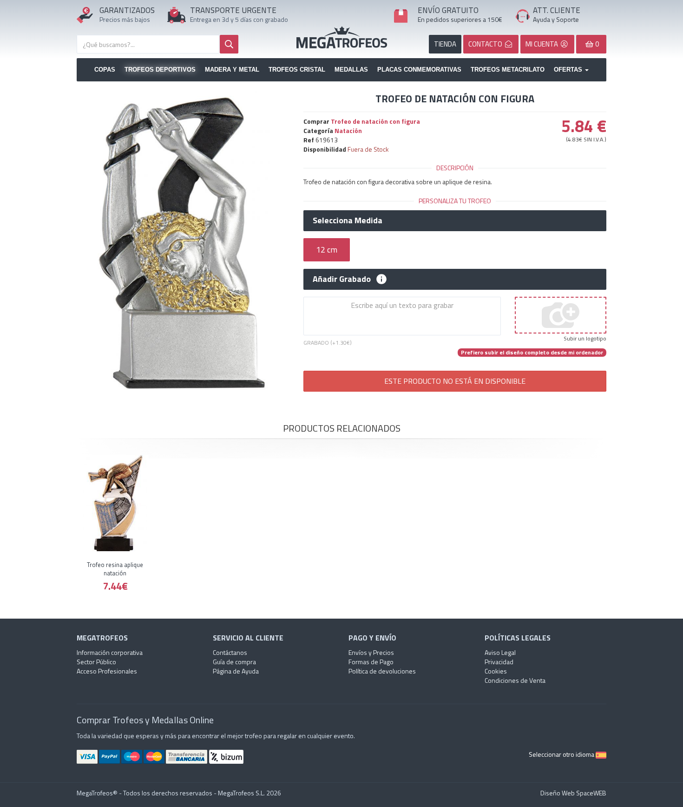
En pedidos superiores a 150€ (460, 19)
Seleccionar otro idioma (562, 754)
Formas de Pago (371, 662)
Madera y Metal (232, 69)
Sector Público (96, 662)
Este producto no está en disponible (454, 381)
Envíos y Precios (371, 652)
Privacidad (499, 662)
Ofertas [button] (569, 69)
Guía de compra (234, 662)
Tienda (445, 44)
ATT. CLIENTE (556, 10)
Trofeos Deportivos (160, 69)
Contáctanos (230, 652)
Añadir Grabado (342, 279)
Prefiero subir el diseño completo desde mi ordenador (532, 352)
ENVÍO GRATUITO (448, 10)
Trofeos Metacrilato (508, 69)
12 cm (326, 249)
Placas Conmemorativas (419, 69)
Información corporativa (110, 652)
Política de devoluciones (382, 671)
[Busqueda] (229, 44)
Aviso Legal (500, 652)
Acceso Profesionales (107, 671)
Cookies (496, 671)
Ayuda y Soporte (556, 19)
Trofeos (341, 37)
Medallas (351, 69)
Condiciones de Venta (515, 680)
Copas (104, 69)
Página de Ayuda (236, 671)
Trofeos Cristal (297, 69)
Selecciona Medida (347, 220)
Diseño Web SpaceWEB (573, 793)
